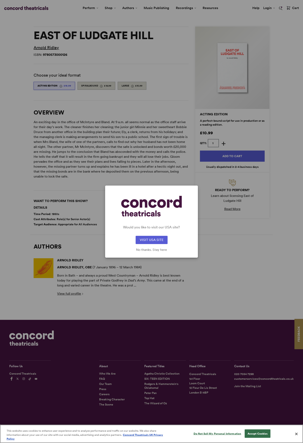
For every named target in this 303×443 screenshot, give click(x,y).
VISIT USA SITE (151, 240)
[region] (151, 434)
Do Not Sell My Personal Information (217, 433)
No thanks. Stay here (151, 249)
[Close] (296, 433)
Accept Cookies (258, 433)
